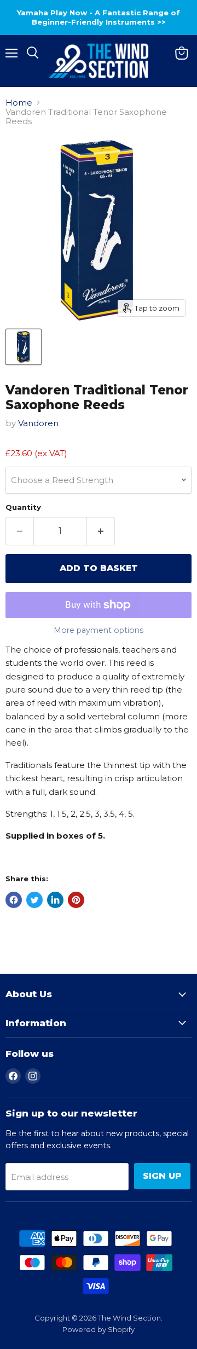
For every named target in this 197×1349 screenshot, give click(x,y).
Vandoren (38, 423)
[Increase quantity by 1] (101, 531)
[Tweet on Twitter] (34, 900)
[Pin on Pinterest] (76, 900)
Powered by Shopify (98, 1329)
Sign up (162, 1176)
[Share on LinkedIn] (55, 900)
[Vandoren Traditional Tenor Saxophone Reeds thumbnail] (23, 346)
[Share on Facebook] (13, 900)
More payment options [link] (98, 630)
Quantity (23, 507)
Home (18, 102)
